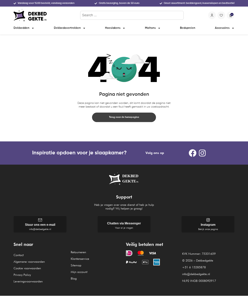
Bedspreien (187, 28)
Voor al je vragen (124, 227)
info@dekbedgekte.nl (40, 229)
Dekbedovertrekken (67, 28)
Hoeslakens (113, 28)
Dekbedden (21, 28)
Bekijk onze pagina (208, 229)
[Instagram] (202, 153)
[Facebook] (192, 153)
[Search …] (132, 15)
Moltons (150, 28)
